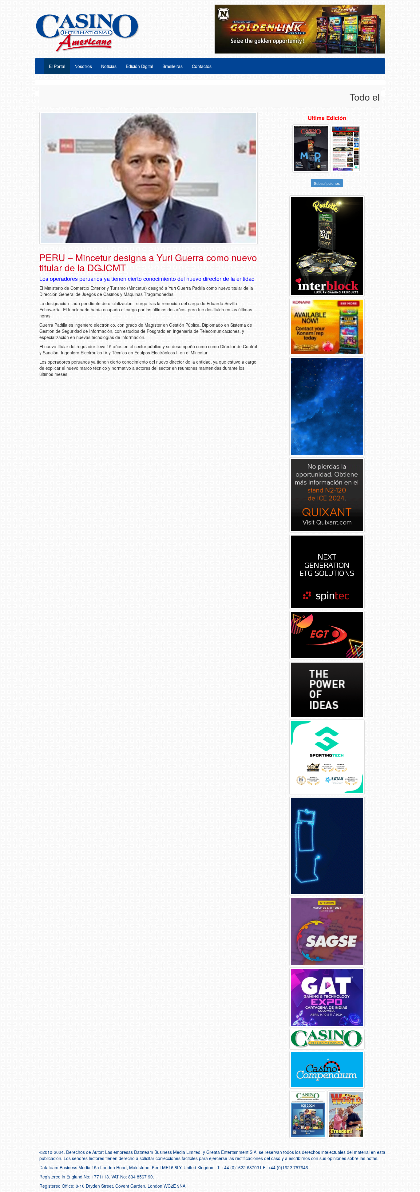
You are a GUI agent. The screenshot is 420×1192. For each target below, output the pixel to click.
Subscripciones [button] (327, 183)
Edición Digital (139, 66)
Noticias (109, 66)
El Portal (57, 66)
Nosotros (83, 66)
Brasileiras (172, 66)
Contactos (202, 66)
